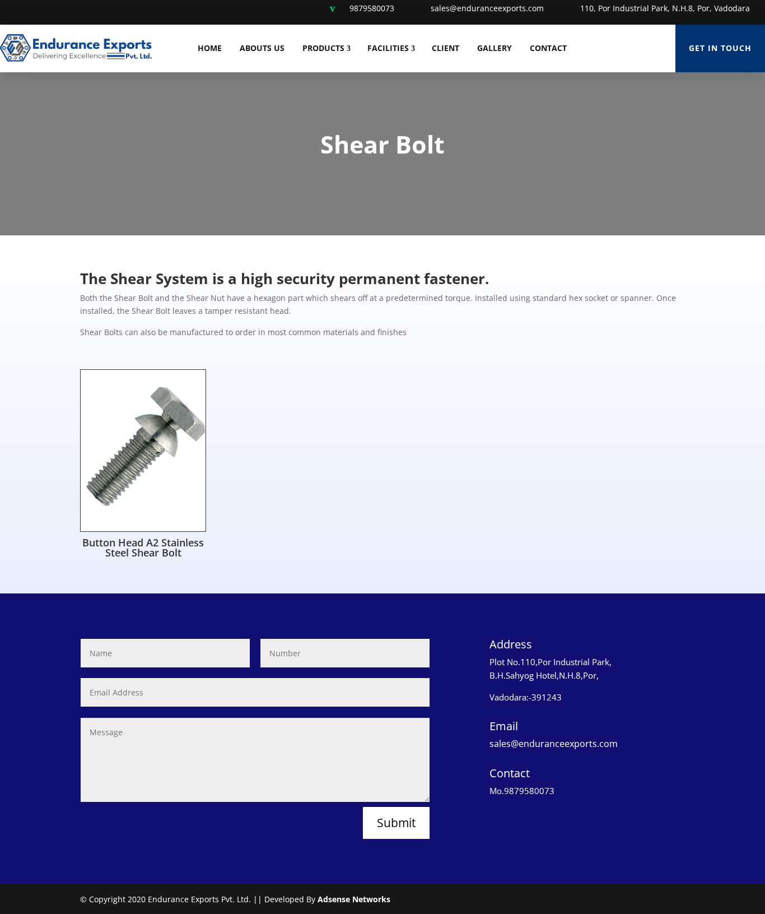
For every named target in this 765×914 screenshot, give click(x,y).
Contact (548, 48)
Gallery (494, 48)
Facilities (388, 48)
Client (445, 48)
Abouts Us (262, 48)
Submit (396, 823)
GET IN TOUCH (720, 48)
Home (210, 48)
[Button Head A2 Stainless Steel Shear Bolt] (143, 528)
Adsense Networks (354, 899)
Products (323, 48)
